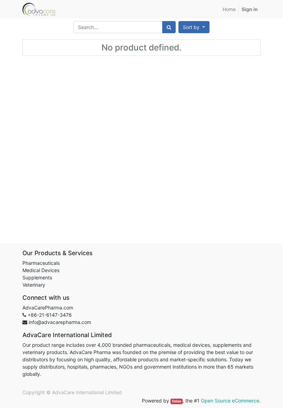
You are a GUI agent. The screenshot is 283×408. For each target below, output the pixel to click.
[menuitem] (229, 9)
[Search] (169, 27)
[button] (193, 27)
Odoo (176, 401)
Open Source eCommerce (230, 401)
